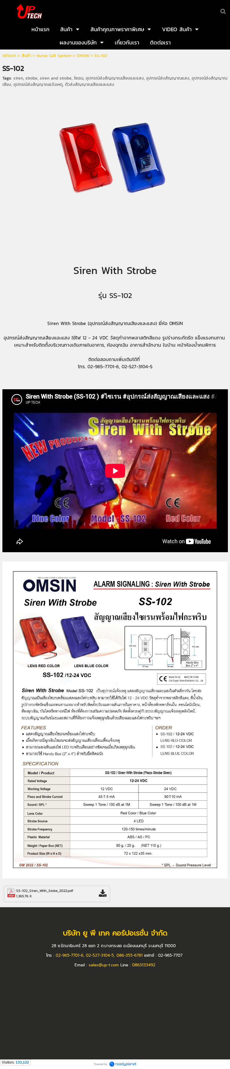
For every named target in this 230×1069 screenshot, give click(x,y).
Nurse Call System (54, 56)
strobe (31, 78)
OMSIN (83, 56)
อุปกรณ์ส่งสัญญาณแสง (167, 78)
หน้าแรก (9, 56)
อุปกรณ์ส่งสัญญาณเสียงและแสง (115, 78)
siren (18, 78)
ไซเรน (78, 78)
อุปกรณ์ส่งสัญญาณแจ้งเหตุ (38, 84)
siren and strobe (56, 78)
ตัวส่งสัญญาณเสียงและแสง (89, 84)
